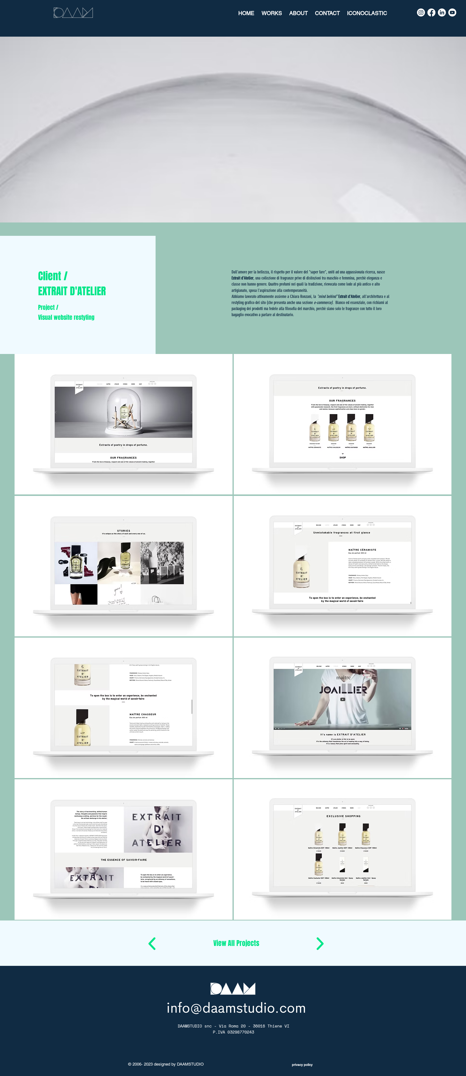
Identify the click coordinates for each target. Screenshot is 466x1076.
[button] (236, 943)
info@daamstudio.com (236, 1008)
